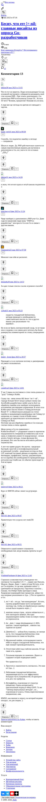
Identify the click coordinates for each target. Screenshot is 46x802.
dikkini (3, 88)
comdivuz (5, 388)
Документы (11, 767)
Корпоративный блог (15, 779)
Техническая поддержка (25, 797)
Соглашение (11, 769)
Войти (8, 730)
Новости (9, 743)
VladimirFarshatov (8, 575)
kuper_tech (5, 132)
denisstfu (4, 282)
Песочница (10, 752)
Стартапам (10, 788)
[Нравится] (3, 112)
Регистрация (11, 732)
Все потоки (9, 2)
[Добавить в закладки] (12, 123)
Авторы (9, 749)
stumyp (4, 487)
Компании (10, 747)
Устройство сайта (13, 760)
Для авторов (11, 762)
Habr (14, 800)
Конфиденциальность (15, 771)
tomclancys (5, 211)
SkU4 (3, 516)
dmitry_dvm (5, 357)
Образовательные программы (18, 786)
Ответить (5, 124)
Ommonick (5, 250)
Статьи (9, 741)
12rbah (3, 311)
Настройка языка (8, 797)
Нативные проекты (14, 784)
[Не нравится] (3, 119)
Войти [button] (3, 15)
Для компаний (12, 764)
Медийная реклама (14, 782)
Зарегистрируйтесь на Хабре (13, 719)
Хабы (8, 745)
